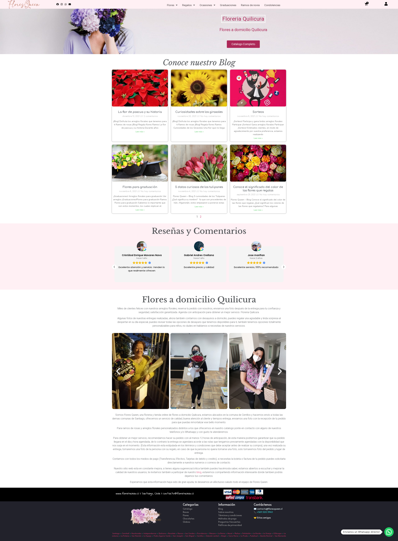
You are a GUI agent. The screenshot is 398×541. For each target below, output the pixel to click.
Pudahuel (254, 536)
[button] (283, 267)
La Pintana (125, 536)
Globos (186, 521)
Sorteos (258, 111)
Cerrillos (200, 536)
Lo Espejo (147, 536)
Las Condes (190, 533)
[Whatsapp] (66, 4)
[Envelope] (70, 4)
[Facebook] (58, 4)
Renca (180, 533)
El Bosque (278, 533)
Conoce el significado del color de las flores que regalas (258, 188)
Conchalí (125, 533)
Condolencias (272, 5)
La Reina (221, 533)
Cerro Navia (233, 536)
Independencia (150, 533)
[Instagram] (62, 4)
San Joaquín (178, 536)
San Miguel (189, 536)
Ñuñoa (237, 533)
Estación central (212, 536)
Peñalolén (246, 533)
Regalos (187, 5)
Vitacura (212, 533)
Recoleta (171, 533)
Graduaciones (228, 5)
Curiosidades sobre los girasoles (199, 111)
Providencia (202, 533)
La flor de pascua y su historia (140, 111)
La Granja (267, 533)
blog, (199, 472)
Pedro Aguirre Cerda (162, 536)
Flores (170, 5)
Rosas (186, 512)
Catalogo (187, 508)
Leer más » (140, 131)
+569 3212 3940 (265, 512)
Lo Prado (244, 536)
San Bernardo (280, 536)
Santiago (116, 533)
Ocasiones (206, 5)
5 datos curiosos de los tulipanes (199, 187)
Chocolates (188, 518)
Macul (229, 533)
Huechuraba (136, 533)
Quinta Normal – (267, 536)
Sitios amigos (264, 517)
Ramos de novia (250, 5)
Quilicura (162, 533)
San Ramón (136, 536)
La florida (257, 533)
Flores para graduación (140, 187)
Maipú (223, 536)
